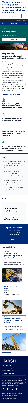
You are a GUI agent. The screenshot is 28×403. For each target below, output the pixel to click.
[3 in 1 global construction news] (14, 307)
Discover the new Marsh (11, 16)
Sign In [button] (12, 20)
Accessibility (20, 393)
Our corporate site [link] (18, 20)
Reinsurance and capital (8, 368)
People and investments (8, 370)
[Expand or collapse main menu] (3, 23)
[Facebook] (3, 389)
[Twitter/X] (7, 389)
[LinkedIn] (17, 389)
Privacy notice (12, 393)
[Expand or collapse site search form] (25, 23)
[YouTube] (12, 389)
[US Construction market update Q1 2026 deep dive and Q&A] (14, 341)
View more (6, 354)
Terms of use (5, 393)
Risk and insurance (6, 365)
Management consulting (8, 373)
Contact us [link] (24, 20)
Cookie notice (5, 395)
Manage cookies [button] (13, 395)
